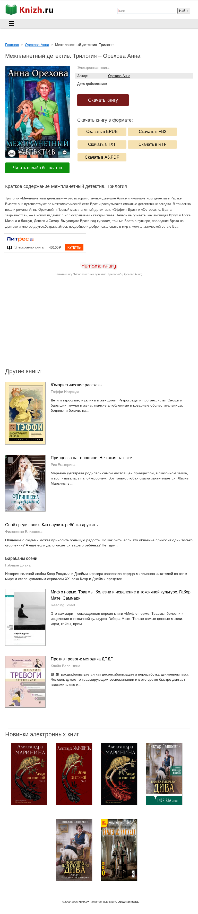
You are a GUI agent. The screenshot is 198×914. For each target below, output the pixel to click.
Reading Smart (63, 605)
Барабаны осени (21, 558)
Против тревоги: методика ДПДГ (82, 659)
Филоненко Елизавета (23, 532)
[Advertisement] (55, 326)
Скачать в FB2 (152, 131)
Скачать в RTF (153, 144)
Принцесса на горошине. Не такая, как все (91, 458)
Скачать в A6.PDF (102, 157)
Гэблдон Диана (18, 565)
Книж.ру (84, 901)
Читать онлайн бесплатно (37, 168)
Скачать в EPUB (102, 131)
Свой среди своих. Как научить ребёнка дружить (51, 525)
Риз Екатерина (63, 465)
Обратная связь (128, 901)
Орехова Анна (119, 76)
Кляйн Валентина (65, 666)
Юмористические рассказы (76, 385)
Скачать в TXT (102, 144)
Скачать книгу (103, 100)
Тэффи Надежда (65, 392)
